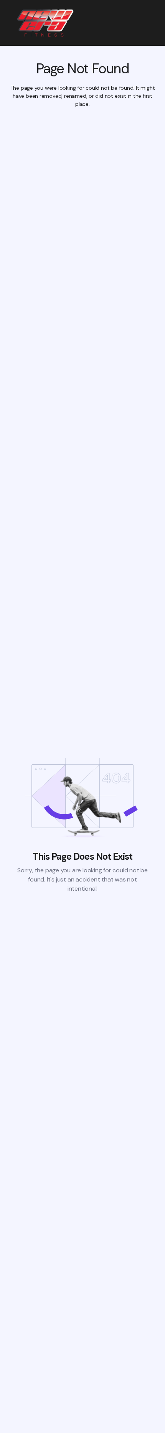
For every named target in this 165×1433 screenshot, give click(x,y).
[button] (151, 23)
